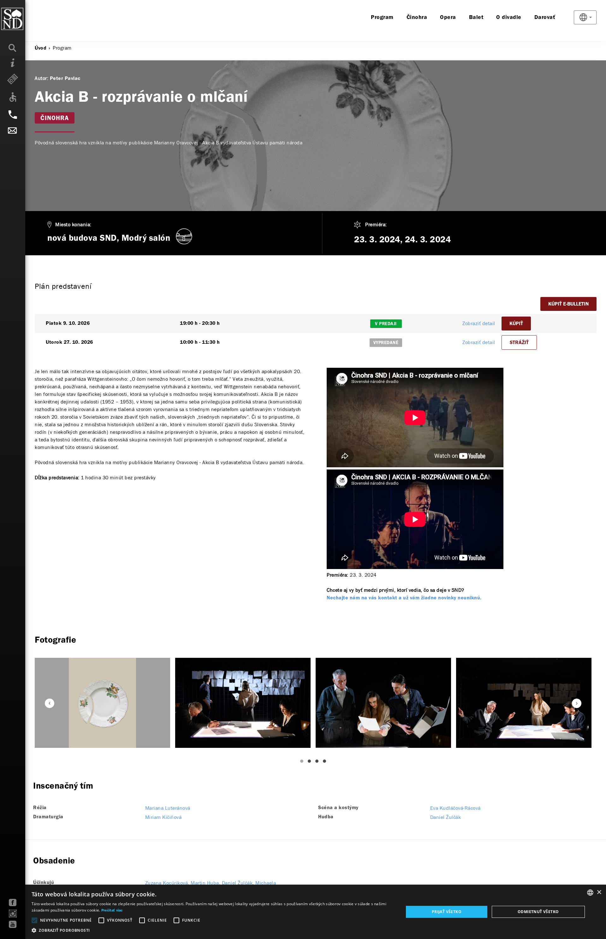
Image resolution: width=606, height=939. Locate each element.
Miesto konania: (73, 224)
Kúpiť (516, 324)
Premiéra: (376, 224)
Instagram (13, 914)
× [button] (599, 892)
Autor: (41, 78)
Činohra (417, 17)
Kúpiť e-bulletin (568, 304)
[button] (212, 930)
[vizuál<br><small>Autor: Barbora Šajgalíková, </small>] (102, 703)
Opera (448, 17)
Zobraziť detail (478, 323)
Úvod (40, 48)
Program (382, 17)
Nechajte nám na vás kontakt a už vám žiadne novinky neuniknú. (404, 598)
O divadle (508, 17)
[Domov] (25, 19)
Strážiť (519, 343)
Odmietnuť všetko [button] (538, 911)
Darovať (545, 17)
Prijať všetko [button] (446, 911)
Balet (476, 17)
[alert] (303, 912)
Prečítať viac (112, 910)
